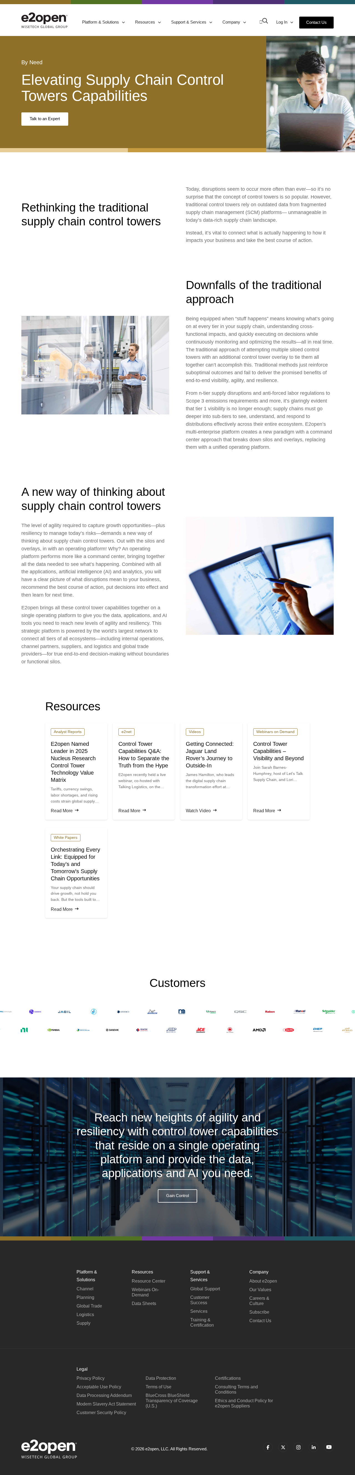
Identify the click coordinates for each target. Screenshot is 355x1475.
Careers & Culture (259, 1301)
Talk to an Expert (45, 118)
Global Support (205, 1288)
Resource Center (148, 1281)
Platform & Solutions (101, 22)
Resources (145, 22)
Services (198, 1311)
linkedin (313, 1447)
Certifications (228, 1378)
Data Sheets (144, 1303)
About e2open (263, 1281)
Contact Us (316, 22)
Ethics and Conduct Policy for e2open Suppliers (244, 1403)
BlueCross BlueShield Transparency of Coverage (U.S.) (172, 1400)
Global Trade (89, 1306)
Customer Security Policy (101, 1412)
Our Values (260, 1289)
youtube (329, 1447)
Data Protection (161, 1378)
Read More (62, 810)
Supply (83, 1323)
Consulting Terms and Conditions (236, 1389)
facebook (268, 1447)
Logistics (85, 1314)
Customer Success (199, 1300)
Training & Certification (202, 1322)
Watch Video (198, 810)
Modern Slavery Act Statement (106, 1404)
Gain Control (177, 1195)
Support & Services (189, 22)
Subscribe (259, 1312)
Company (231, 22)
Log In (282, 22)
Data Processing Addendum (104, 1395)
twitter (283, 1447)
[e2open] (44, 20)
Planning (85, 1297)
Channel (85, 1288)
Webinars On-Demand (145, 1292)
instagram (298, 1447)
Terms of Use (158, 1386)
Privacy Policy (91, 1378)
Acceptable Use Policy (99, 1386)
